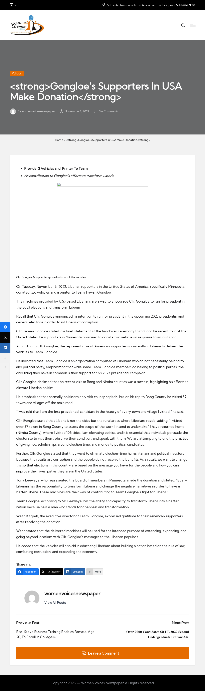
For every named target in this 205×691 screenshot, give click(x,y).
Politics (17, 73)
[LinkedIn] (5, 348)
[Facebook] (5, 327)
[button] (55, 602)
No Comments (108, 111)
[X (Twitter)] (5, 337)
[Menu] (192, 25)
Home (59, 140)
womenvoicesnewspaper (72, 593)
